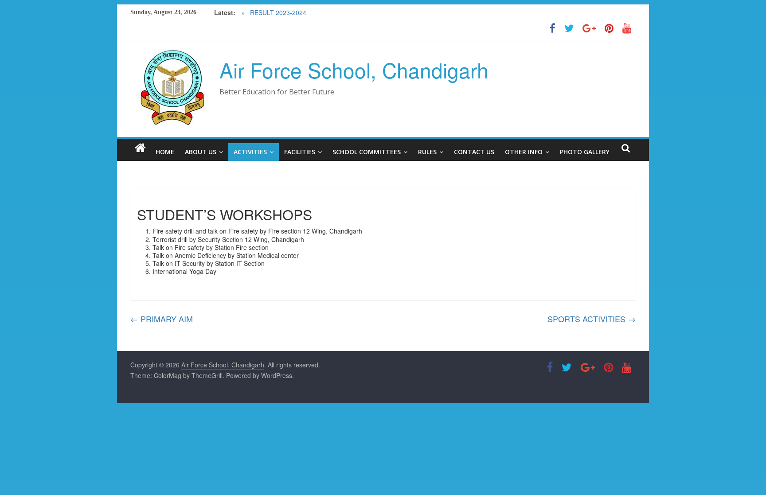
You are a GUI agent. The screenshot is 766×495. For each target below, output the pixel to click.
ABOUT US (200, 152)
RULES (427, 152)
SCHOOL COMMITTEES (366, 152)
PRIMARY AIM (161, 318)
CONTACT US (474, 152)
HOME (165, 152)
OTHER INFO (524, 152)
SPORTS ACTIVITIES (591, 318)
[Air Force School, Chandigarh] (140, 147)
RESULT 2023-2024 (277, 12)
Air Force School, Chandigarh (354, 69)
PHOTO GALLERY (585, 152)
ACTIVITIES (250, 152)
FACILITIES (299, 152)
